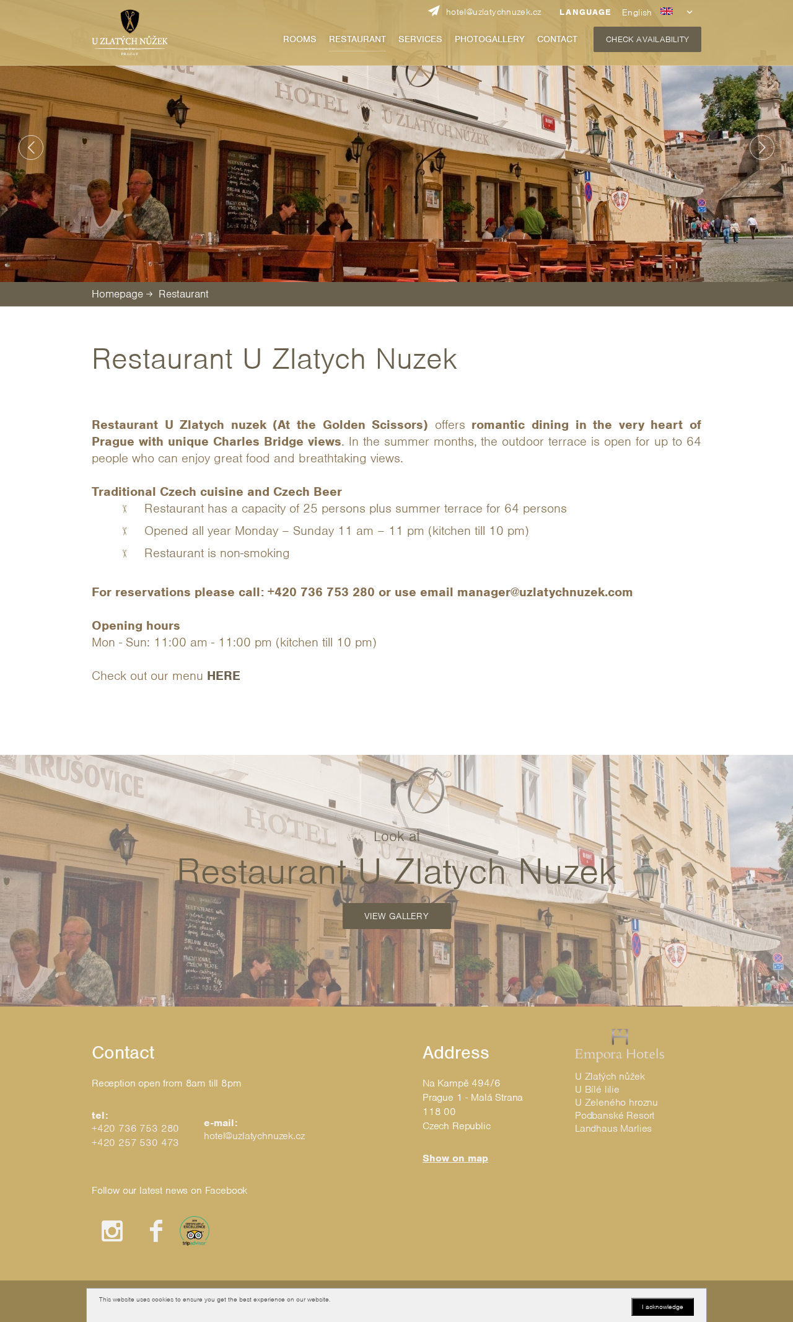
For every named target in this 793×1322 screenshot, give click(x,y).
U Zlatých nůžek (609, 1076)
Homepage (117, 294)
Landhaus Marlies (613, 1128)
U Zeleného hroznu (616, 1102)
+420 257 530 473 (135, 1142)
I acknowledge (662, 1306)
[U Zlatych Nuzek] (130, 32)
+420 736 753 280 (135, 1128)
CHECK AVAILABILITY (647, 39)
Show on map (455, 1158)
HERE (223, 676)
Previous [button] (31, 147)
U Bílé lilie (597, 1089)
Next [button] (762, 147)
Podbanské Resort (614, 1115)
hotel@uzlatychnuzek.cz (254, 1135)
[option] (396, 141)
